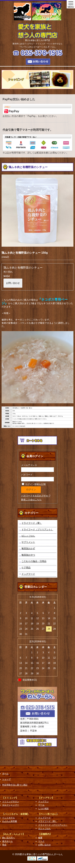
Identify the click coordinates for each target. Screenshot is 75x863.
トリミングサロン (10, 801)
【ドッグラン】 (46, 797)
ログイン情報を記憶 (35, 484)
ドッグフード (28, 574)
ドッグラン (43, 801)
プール (41, 805)
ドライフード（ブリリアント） (37, 529)
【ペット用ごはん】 (48, 814)
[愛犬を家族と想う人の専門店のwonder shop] (22, 11)
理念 (4, 845)
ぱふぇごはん (28, 536)
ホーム (5, 773)
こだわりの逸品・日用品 (33, 561)
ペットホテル (8, 818)
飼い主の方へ (8, 838)
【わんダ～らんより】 (13, 834)
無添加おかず (28, 548)
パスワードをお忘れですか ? (35, 495)
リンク (41, 841)
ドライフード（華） (31, 523)
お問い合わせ (13, 283)
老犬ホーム (7, 841)
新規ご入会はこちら (31, 499)
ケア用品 (26, 567)
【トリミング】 (10, 797)
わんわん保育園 (9, 821)
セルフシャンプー (10, 805)
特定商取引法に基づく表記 (14, 785)
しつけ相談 (43, 808)
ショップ (6, 779)
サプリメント (28, 542)
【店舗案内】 (45, 834)
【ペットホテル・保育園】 (15, 814)
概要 (40, 838)
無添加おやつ (28, 555)
